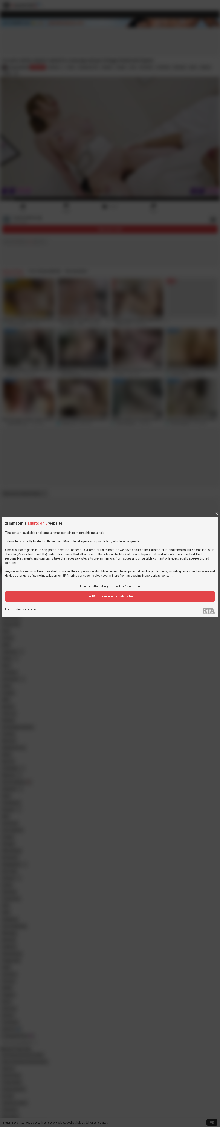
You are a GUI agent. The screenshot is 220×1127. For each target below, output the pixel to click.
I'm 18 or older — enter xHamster (110, 596)
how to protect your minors (21, 609)
